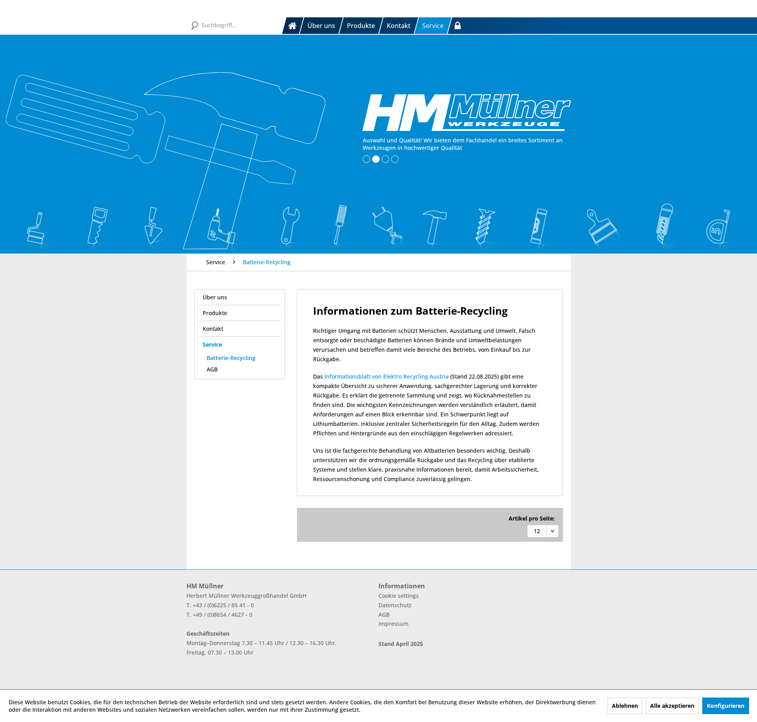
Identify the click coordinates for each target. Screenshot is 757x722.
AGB (212, 369)
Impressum (393, 623)
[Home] (293, 25)
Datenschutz (395, 605)
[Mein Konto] (457, 25)
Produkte (215, 313)
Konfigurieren (725, 705)
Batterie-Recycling (231, 358)
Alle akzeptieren (672, 705)
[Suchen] (194, 24)
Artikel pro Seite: (532, 518)
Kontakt (213, 328)
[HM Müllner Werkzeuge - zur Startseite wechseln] (466, 112)
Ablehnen (625, 705)
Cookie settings (398, 595)
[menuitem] (293, 25)
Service (212, 344)
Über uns (215, 297)
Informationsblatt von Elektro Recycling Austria (386, 376)
